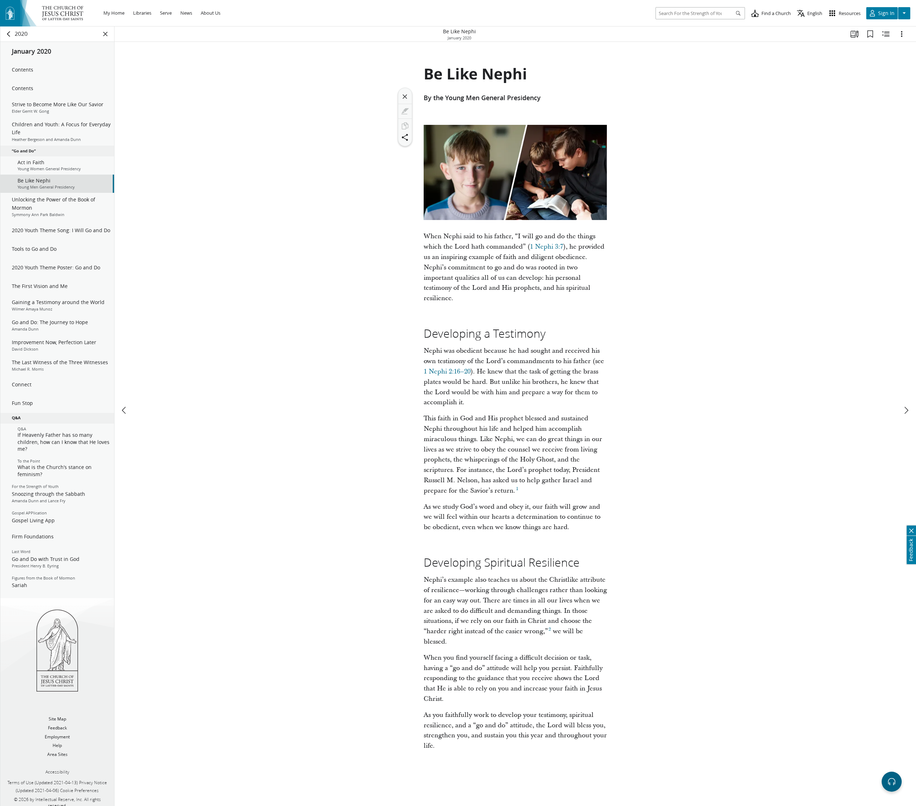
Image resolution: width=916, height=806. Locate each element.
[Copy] (405, 126)
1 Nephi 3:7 (546, 246)
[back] (9, 34)
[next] (906, 410)
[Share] (405, 137)
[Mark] (405, 111)
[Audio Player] (892, 782)
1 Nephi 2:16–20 (447, 371)
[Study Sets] (854, 34)
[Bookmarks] (870, 34)
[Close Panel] (105, 34)
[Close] (405, 96)
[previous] (124, 410)
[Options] (902, 34)
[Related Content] (886, 34)
